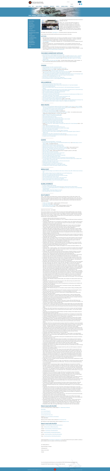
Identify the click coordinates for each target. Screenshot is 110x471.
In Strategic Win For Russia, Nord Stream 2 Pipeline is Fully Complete (55, 165)
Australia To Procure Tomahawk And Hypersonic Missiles (53, 109)
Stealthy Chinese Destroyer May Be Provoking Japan (52, 114)
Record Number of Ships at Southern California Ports (52, 99)
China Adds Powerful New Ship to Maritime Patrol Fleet (52, 117)
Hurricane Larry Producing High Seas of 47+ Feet (51, 76)
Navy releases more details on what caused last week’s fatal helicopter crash (56, 96)
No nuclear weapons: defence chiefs (74, 106)
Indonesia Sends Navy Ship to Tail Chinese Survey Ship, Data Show (55, 133)
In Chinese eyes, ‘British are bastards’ (49, 110)
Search (79, 1)
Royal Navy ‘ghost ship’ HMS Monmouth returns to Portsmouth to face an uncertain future (59, 157)
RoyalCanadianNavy (49, 425)
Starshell (30, 28)
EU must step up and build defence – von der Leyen (52, 141)
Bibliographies (32, 35)
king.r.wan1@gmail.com (47, 41)
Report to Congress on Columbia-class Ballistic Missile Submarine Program (56, 90)
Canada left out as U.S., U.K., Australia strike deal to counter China (54, 68)
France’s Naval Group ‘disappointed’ (54, 58)
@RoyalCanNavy (47, 426)
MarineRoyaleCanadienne (57, 425)
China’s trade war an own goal (71, 134)
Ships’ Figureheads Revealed (48, 206)
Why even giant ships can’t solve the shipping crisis (52, 191)
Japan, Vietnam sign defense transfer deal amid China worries (54, 126)
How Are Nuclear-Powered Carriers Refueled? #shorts (52, 98)
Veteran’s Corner (66, 421)
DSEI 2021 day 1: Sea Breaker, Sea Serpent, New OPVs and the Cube (55, 148)
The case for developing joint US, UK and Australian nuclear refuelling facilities (57, 107)
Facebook (79, 4)
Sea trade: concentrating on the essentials (50, 129)
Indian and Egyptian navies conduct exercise (51, 176)
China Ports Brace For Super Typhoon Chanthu (51, 131)
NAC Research (32, 44)
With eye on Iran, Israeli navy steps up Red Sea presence (53, 174)
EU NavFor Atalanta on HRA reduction (49, 185)
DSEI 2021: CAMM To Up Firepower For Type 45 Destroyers (53, 149)
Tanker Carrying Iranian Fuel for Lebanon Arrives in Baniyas (53, 178)
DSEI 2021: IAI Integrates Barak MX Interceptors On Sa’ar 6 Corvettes (55, 175)
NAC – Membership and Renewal (64, 407)
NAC (33, 6)
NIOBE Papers (31, 26)
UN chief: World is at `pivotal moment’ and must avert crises (53, 54)
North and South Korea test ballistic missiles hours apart (53, 121)
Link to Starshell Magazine (45, 411)
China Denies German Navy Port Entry (49, 116)
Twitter (81, 4)
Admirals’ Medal (64, 6)
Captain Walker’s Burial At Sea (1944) (49, 205)
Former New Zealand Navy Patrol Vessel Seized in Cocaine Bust (54, 155)
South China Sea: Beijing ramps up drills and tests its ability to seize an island (56, 118)
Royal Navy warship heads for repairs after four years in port (53, 152)
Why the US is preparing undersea (49, 86)
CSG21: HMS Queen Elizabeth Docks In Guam (51, 125)
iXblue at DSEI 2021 (46, 150)
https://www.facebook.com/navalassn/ (52, 416)
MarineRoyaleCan (54, 430)
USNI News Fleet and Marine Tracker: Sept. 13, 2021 (52, 83)
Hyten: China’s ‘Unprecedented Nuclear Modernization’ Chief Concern (55, 112)
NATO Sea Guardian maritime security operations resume (53, 144)
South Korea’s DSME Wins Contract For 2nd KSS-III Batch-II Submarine (55, 130)
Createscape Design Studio (78, 469)
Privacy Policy (40, 469)
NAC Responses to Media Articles (34, 33)
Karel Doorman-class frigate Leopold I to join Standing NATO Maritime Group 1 (57, 142)
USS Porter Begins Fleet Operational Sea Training (51, 156)
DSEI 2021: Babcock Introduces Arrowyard (50, 151)
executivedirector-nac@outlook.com (55, 439)
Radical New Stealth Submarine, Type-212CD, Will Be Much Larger (54, 147)
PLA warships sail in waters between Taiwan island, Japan (53, 122)
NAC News (31, 23)
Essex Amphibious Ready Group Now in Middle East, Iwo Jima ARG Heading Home (57, 173)
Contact (72, 6)
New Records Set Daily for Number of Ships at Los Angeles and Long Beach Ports (60, 100)
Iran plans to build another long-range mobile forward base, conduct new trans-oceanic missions (60, 186)
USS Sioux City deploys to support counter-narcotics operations (54, 97)
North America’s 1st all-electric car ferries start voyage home (53, 77)
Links (30, 46)
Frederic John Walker (46, 202)
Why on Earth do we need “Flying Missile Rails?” (51, 92)
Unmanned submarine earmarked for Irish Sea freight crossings (54, 164)
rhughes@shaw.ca (55, 32)
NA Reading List (32, 30)
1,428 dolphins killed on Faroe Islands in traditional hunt (52, 163)
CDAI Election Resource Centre (48, 69)
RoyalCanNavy (48, 430)
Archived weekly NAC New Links (47, 414)
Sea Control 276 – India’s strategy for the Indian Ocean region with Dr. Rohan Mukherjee (61, 123)
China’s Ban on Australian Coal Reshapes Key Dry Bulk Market (54, 134)
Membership (46, 6)
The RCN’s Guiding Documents (32, 38)
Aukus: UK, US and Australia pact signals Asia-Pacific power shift (54, 106)
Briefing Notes (32, 24)
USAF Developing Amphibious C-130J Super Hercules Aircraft (54, 91)
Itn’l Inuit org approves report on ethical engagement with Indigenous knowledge (57, 78)
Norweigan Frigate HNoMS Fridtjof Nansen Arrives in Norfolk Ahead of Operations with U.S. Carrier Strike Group (63, 89)
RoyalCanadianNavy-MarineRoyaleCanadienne (53, 428)
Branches (52, 6)
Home (29, 6)
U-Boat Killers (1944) (46, 204)
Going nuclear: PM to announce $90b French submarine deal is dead (55, 55)
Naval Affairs (39, 6)
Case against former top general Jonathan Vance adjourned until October (57, 72)
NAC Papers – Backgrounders (32, 41)
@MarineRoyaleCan (54, 426)
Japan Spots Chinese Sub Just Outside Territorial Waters (53, 120)
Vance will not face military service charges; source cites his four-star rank (56, 71)
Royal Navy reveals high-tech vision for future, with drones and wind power (56, 160)
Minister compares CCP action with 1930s (50, 60)
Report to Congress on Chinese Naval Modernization (52, 115)
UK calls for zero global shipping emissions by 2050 (52, 187)
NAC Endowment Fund (62, 419)
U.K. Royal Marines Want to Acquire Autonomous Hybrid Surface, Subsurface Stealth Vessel (59, 158)
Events (57, 6)
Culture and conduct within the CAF (57, 70)
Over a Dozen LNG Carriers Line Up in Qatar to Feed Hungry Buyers (55, 177)
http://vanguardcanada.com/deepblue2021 (56, 49)
